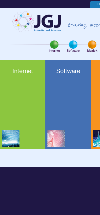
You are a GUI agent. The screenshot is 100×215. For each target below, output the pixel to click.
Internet (54, 50)
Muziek (92, 50)
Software (73, 50)
